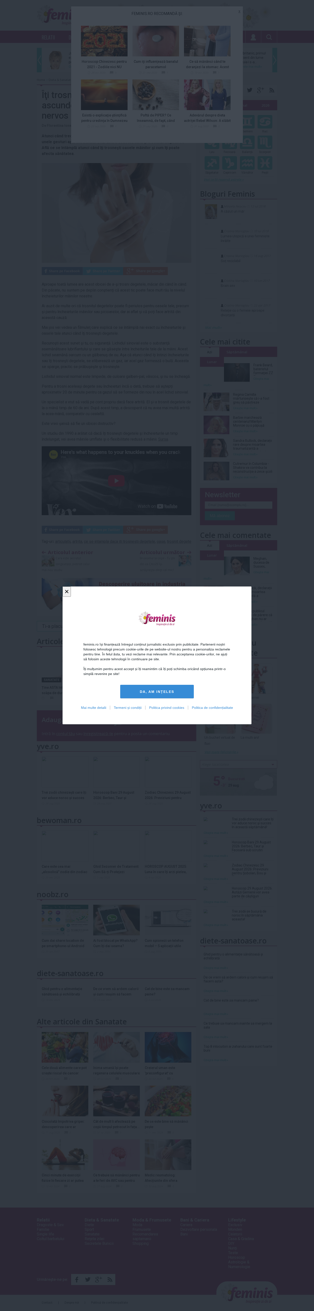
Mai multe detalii (93, 708)
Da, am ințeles (157, 692)
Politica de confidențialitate (212, 708)
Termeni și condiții (128, 708)
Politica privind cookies (166, 708)
